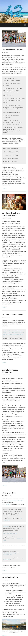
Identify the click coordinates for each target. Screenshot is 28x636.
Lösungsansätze (9, 493)
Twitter (7, 504)
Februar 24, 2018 (6, 218)
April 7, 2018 (5, 52)
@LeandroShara (7, 554)
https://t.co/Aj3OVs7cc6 (10, 533)
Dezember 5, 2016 (6, 374)
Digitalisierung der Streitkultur (10, 371)
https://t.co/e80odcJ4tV (10, 553)
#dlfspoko (6, 526)
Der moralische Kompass (12, 49)
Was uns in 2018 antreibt (13, 314)
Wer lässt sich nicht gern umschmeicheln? (12, 214)
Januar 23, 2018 (6, 317)
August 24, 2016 (6, 580)
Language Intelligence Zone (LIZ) (15, 500)
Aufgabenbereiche (10, 577)
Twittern (4, 188)
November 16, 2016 (7, 495)
